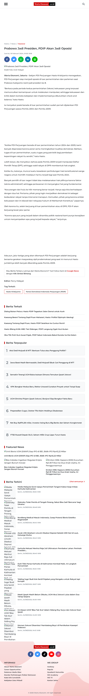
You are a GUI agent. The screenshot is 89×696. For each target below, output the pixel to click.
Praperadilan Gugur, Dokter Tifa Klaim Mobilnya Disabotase (36, 411)
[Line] (35, 59)
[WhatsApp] (21, 59)
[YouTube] (51, 654)
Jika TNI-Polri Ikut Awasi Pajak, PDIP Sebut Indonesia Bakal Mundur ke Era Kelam (40, 335)
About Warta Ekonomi (13, 667)
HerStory (50, 667)
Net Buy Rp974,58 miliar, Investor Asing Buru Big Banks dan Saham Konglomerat (46, 423)
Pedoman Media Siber (12, 672)
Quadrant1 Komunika (55, 672)
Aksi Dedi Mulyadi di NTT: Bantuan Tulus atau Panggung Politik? (37, 350)
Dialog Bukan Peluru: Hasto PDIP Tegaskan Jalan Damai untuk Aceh (34, 311)
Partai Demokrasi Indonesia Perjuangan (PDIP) (46, 292)
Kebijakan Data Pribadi (13, 680)
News (13, 44)
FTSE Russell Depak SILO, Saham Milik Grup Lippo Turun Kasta (38, 435)
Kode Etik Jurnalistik (12, 678)
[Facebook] (7, 59)
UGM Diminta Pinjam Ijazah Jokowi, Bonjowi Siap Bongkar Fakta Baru (41, 399)
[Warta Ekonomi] (44, 4)
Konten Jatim (52, 680)
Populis (50, 669)
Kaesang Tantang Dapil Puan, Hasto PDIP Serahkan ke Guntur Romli (34, 323)
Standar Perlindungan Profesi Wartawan (20, 675)
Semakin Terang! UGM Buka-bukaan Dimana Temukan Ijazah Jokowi (40, 375)
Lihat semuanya (76, 481)
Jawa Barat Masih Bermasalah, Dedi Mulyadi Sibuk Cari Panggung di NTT (42, 362)
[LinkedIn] (28, 59)
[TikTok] (44, 654)
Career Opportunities (12, 669)
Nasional (21, 44)
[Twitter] (14, 59)
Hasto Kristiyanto (13, 292)
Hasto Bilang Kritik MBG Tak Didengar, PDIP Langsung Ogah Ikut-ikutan (36, 329)
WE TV (49, 678)
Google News (73, 271)
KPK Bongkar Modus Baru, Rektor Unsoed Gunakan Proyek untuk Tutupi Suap (45, 387)
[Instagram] (58, 654)
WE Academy (52, 675)
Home (6, 44)
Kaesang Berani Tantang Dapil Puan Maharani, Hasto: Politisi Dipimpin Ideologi (38, 317)
